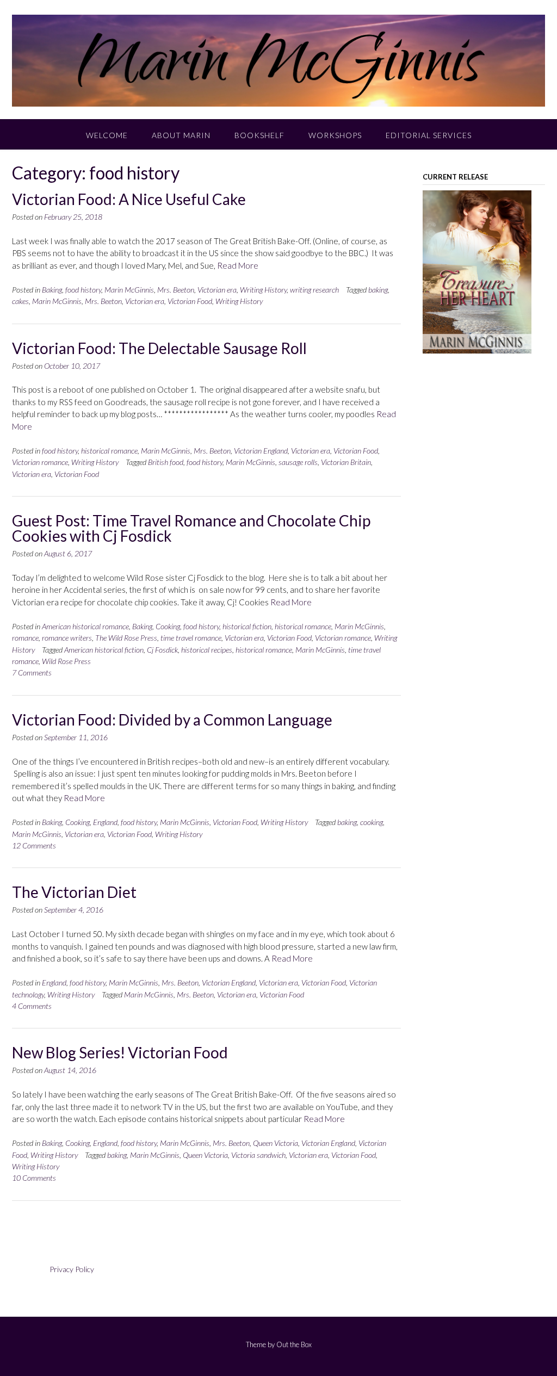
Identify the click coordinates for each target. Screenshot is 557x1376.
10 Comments (34, 1177)
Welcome (107, 135)
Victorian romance (40, 462)
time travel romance (190, 637)
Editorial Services (429, 135)
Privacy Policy (71, 1269)
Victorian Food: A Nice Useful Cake (129, 199)
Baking (52, 289)
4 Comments (32, 1006)
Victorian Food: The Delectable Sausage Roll (159, 348)
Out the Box (294, 1344)
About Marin (181, 135)
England (105, 822)
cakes (20, 301)
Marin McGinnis (129, 289)
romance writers (67, 637)
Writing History (263, 289)
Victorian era (217, 289)
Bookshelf (259, 135)
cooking (371, 822)
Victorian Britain (346, 462)
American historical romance (85, 626)
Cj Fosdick (162, 649)
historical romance (109, 450)
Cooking (168, 626)
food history (83, 289)
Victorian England (261, 450)
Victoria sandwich (258, 1155)
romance (25, 637)
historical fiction (246, 626)
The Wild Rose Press (126, 637)
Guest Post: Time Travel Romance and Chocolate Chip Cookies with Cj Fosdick (191, 528)
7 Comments (32, 672)
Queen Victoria (275, 1143)
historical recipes (206, 649)
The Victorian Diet (74, 892)
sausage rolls (298, 462)
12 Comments (34, 845)
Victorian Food (190, 301)
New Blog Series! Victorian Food (120, 1052)
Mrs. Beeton (175, 289)
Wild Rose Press (66, 661)
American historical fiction (104, 649)
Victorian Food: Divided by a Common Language (172, 719)
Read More (237, 265)
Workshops (335, 135)
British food (165, 462)
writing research (314, 289)
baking (378, 289)
